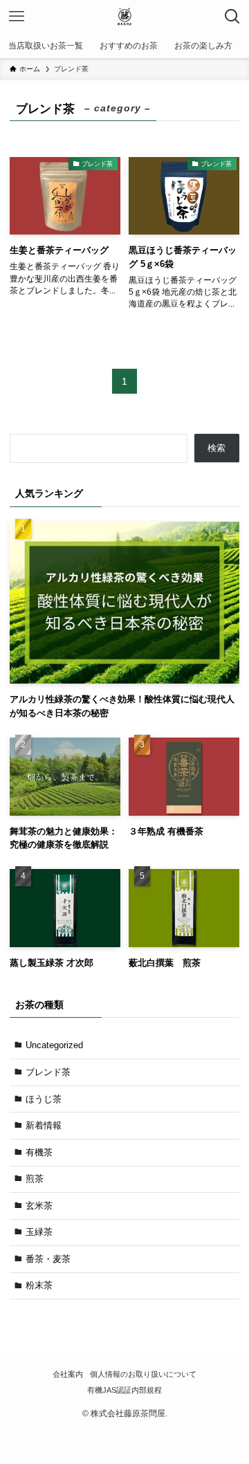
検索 (216, 448)
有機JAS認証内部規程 (124, 1390)
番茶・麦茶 (48, 1259)
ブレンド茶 (48, 1072)
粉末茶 (39, 1285)
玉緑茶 (39, 1232)
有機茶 (39, 1152)
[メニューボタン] (16, 16)
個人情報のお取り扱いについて (143, 1374)
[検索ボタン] (232, 16)
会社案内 (68, 1374)
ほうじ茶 (44, 1099)
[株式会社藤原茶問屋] (124, 16)
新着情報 (44, 1125)
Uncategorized (54, 1045)
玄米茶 (39, 1205)
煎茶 (35, 1178)
